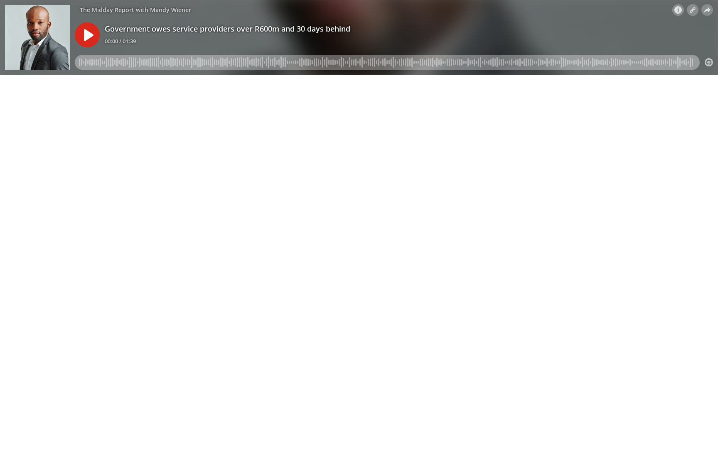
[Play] (87, 34)
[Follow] (692, 10)
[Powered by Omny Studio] (709, 62)
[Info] (678, 10)
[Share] (707, 10)
